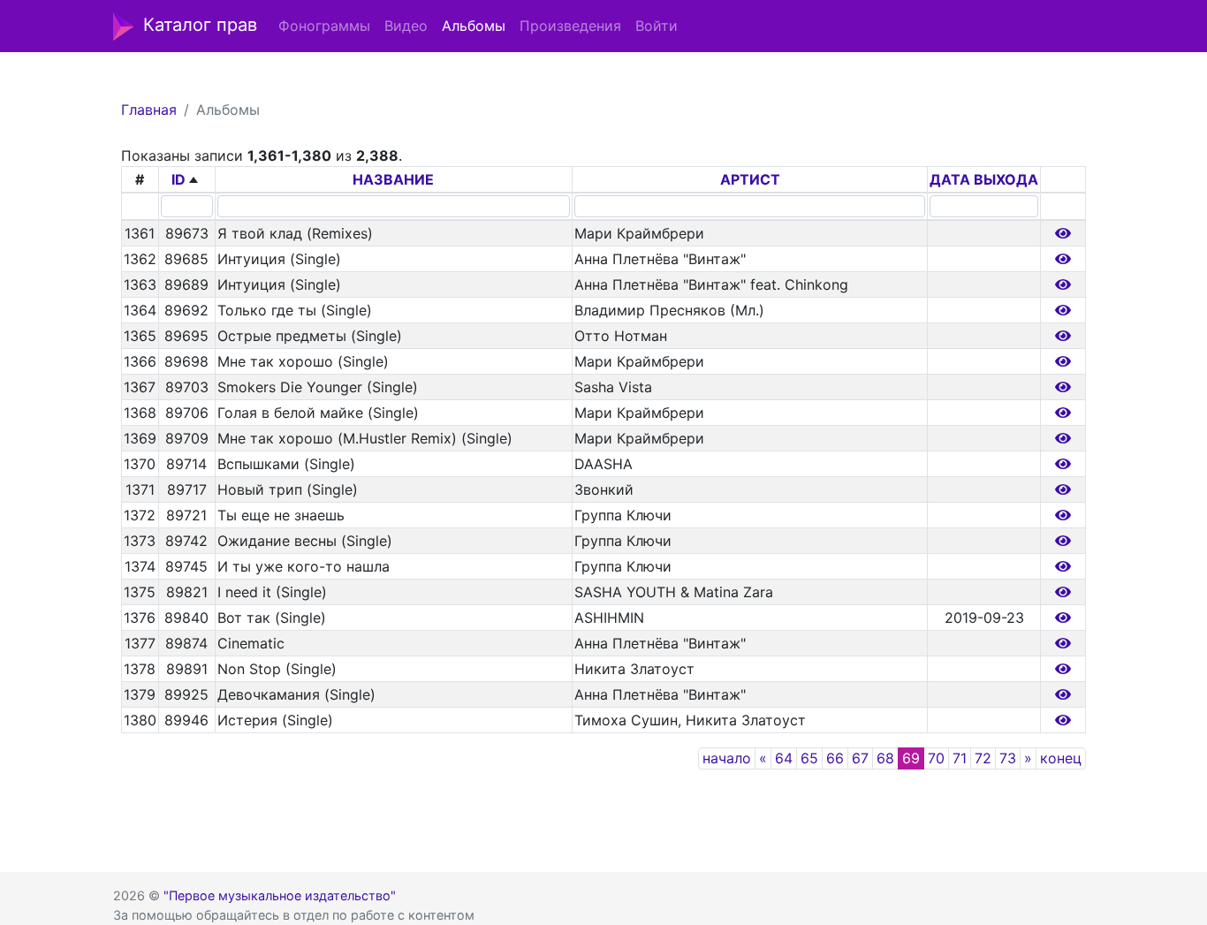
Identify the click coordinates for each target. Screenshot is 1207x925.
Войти (656, 25)
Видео (406, 25)
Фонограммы (324, 25)
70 (936, 758)
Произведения (570, 25)
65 (809, 758)
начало (726, 758)
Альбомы (473, 25)
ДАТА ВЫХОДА (984, 179)
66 (835, 758)
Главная (149, 109)
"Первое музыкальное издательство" (279, 895)
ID (178, 179)
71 (960, 758)
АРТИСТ (750, 179)
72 (983, 758)
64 (784, 758)
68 (885, 758)
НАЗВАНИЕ (393, 179)
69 (911, 758)
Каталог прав (200, 24)
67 (860, 758)
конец (1061, 758)
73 (1007, 758)
